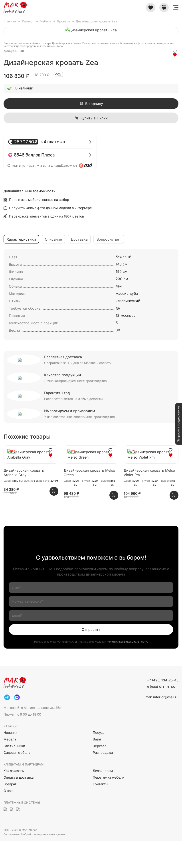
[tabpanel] (91, 294)
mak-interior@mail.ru (161, 697)
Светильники (14, 746)
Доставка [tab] (79, 239)
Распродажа (103, 752)
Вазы (97, 739)
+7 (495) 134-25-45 (162, 680)
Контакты (100, 784)
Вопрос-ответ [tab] (109, 239)
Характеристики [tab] (21, 239)
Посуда (98, 732)
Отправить (91, 629)
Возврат (10, 784)
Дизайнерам (103, 771)
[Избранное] (150, 7)
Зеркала (99, 746)
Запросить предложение (178, 424)
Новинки (11, 732)
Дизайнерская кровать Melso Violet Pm (149, 472)
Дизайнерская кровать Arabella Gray (24, 472)
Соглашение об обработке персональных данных (34, 834)
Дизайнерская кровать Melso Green (89, 472)
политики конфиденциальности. (127, 641)
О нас (8, 791)
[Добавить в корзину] (53, 491)
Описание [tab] (53, 239)
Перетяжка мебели (108, 777)
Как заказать (14, 771)
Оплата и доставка (19, 777)
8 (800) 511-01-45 (161, 687)
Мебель (10, 739)
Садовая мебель (17, 752)
